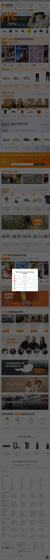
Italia (25, 285)
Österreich (25, 275)
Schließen (37, 270)
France (24, 283)
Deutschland (25, 280)
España (24, 288)
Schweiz (25, 278)
